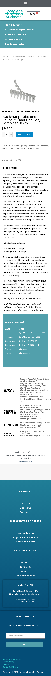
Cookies (6, 664)
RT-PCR (6, 59)
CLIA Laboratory (13, 39)
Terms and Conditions (12, 659)
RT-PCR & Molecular (15, 34)
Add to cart (24, 134)
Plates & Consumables (37, 56)
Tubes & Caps (17, 59)
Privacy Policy (8, 662)
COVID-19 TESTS (13, 25)
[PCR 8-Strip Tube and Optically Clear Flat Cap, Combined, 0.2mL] (23, 91)
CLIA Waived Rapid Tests (18, 29)
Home (5, 56)
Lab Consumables (14, 44)
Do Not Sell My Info (10, 667)
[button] (26, 3)
